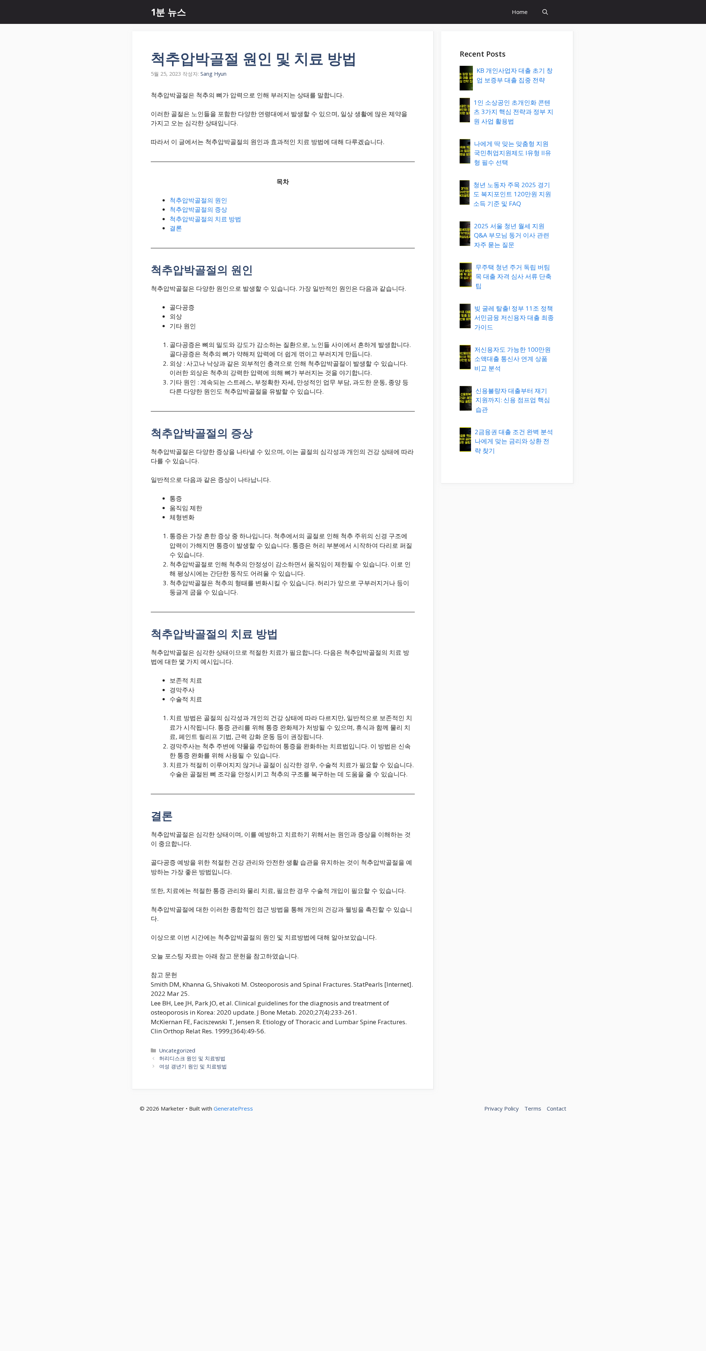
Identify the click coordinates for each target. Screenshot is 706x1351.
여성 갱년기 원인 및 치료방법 (193, 1066)
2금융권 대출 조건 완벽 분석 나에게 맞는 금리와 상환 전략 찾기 (514, 441)
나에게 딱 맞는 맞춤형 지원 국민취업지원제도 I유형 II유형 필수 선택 (512, 153)
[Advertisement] (220, 1238)
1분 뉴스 (168, 12)
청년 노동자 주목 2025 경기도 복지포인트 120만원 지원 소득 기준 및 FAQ (512, 194)
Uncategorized (177, 1050)
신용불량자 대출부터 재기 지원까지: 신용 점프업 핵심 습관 (512, 400)
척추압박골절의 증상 (198, 209)
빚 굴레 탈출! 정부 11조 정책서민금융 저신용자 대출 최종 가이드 (514, 317)
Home (520, 11)
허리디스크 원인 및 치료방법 (192, 1058)
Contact (556, 1108)
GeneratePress (233, 1108)
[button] (545, 12)
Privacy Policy (501, 1108)
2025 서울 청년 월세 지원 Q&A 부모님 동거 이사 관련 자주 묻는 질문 (511, 235)
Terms (532, 1108)
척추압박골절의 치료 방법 (205, 219)
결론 (176, 228)
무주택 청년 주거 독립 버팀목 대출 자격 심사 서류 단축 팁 (513, 276)
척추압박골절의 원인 (198, 200)
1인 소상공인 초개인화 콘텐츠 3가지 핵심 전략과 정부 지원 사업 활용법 (513, 111)
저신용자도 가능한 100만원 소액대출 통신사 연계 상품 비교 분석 (512, 358)
